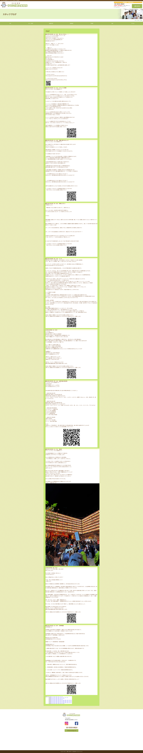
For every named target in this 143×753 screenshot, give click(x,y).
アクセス (132, 23)
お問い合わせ (137, 6)
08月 (54, 696)
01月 (51, 697)
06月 (51, 696)
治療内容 (71, 23)
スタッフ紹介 (30, 23)
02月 (53, 697)
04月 (56, 697)
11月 (60, 696)
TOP (10, 23)
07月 (53, 696)
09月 (56, 696)
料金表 (92, 23)
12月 (62, 696)
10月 (58, 696)
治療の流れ (51, 23)
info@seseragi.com (71, 730)
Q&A (112, 23)
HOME (141, 20)
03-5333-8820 (119, 4)
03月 (54, 697)
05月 (58, 697)
